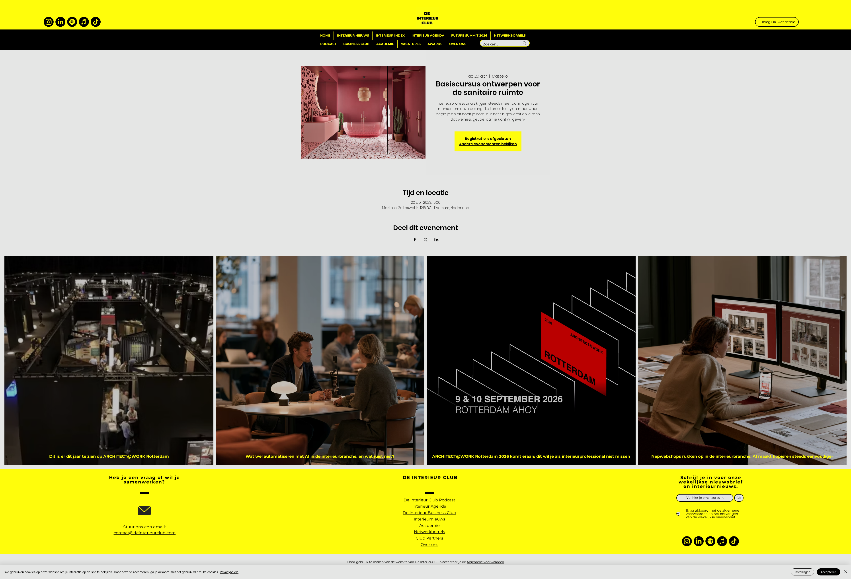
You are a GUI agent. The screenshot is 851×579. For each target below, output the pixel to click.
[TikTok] (96, 22)
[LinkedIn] (60, 22)
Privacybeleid (229, 572)
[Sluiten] (845, 571)
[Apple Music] (84, 22)
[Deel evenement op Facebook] (415, 239)
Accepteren (829, 572)
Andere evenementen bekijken (488, 144)
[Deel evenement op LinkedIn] (436, 239)
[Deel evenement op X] (426, 239)
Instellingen (802, 572)
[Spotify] (72, 22)
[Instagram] (49, 22)
